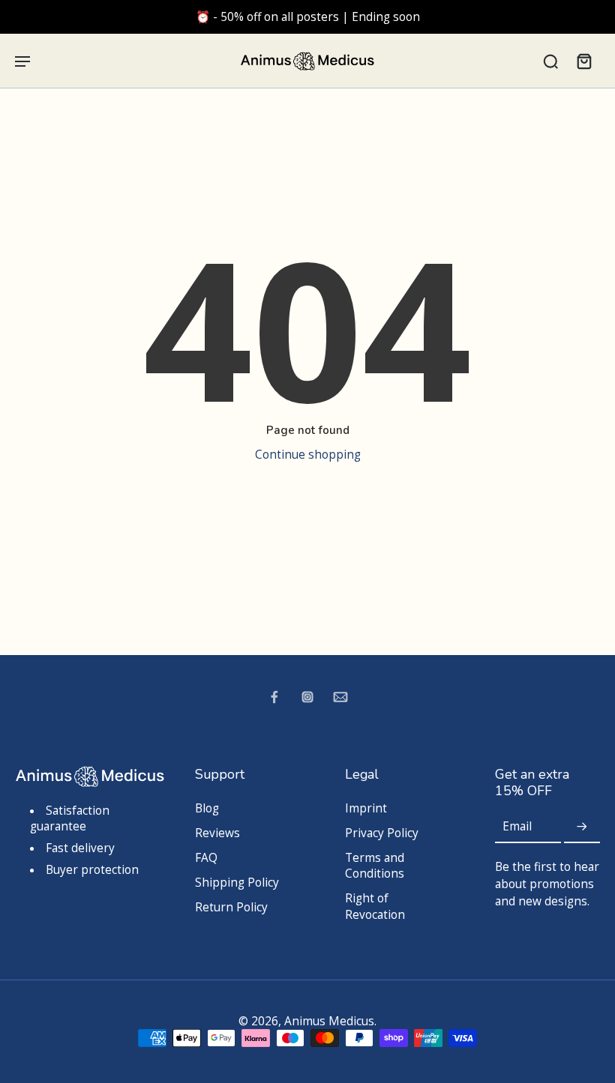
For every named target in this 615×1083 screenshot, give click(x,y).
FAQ (206, 858)
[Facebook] (274, 697)
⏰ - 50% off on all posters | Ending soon (308, 17)
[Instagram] (307, 697)
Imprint (366, 808)
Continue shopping (308, 454)
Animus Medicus (329, 1021)
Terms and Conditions (374, 865)
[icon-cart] (583, 61)
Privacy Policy (381, 833)
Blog (207, 808)
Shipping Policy (237, 882)
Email (517, 827)
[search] (550, 61)
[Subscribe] (582, 827)
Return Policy (231, 907)
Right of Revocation (375, 906)
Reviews (217, 833)
